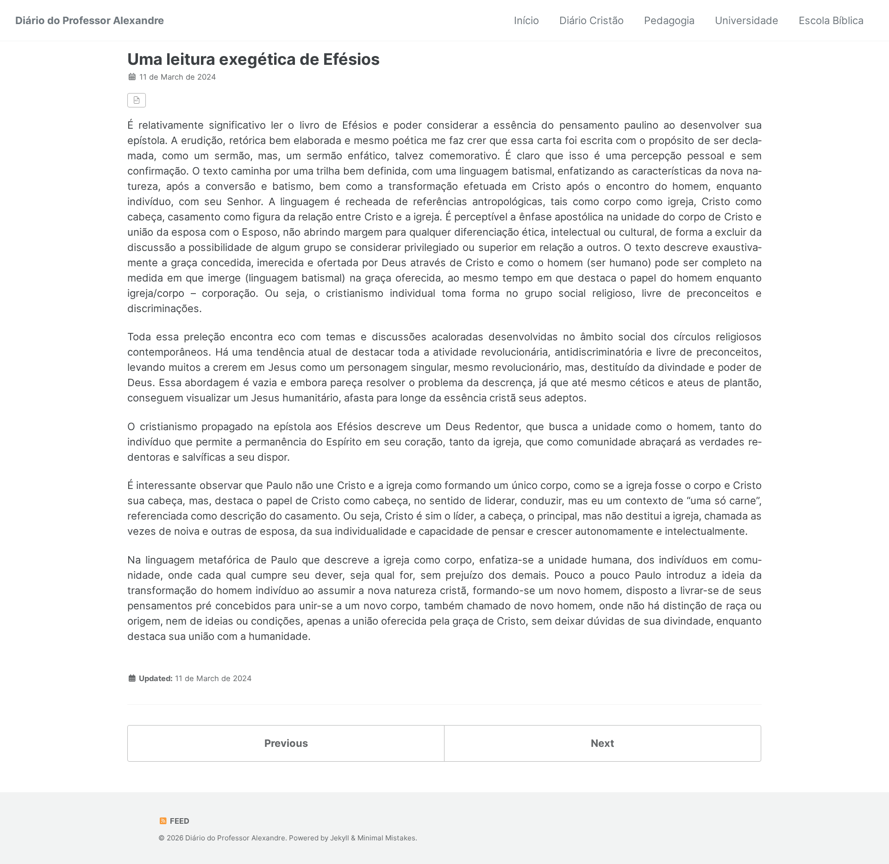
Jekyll (339, 837)
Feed (178, 821)
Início (526, 20)
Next (602, 743)
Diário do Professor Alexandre (89, 20)
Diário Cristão (591, 20)
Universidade (746, 20)
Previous (286, 743)
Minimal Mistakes (386, 837)
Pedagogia (669, 20)
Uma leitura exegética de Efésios (253, 59)
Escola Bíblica (831, 20)
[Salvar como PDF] (136, 100)
